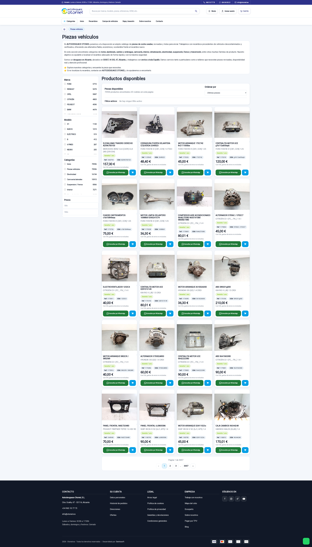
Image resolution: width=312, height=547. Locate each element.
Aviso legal (152, 497)
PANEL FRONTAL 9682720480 (116, 426)
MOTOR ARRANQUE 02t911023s (192, 426)
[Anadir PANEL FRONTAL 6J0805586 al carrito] (170, 450)
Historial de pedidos (118, 503)
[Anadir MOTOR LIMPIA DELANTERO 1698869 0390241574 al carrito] (170, 244)
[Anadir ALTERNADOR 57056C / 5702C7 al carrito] (245, 244)
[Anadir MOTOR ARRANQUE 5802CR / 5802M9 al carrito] (132, 383)
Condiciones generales (157, 521)
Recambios (93, 21)
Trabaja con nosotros (193, 497)
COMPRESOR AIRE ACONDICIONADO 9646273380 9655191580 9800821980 (194, 217)
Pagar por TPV (191, 521)
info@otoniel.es (69, 514)
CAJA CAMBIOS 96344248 (227, 426)
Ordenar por (210, 87)
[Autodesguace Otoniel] (72, 11)
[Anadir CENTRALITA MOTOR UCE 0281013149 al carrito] (170, 313)
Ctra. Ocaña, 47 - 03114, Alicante (76, 502)
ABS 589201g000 (223, 287)
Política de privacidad (156, 509)
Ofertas (113, 515)
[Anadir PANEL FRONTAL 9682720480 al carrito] (132, 450)
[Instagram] (231, 498)
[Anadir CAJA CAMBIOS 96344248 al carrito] (245, 450)
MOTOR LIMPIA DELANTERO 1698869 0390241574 (153, 216)
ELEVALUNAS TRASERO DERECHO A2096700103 (118, 144)
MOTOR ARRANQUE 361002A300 (192, 287)
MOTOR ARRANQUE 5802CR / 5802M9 (116, 357)
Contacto (159, 21)
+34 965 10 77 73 (69, 508)
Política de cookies (155, 503)
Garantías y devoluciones (158, 515)
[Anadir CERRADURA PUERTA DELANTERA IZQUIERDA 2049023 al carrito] (170, 172)
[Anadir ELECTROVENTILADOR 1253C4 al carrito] (132, 313)
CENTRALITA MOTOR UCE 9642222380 (189, 357)
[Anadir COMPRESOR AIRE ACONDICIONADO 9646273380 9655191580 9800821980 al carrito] (207, 244)
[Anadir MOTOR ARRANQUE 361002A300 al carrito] (207, 313)
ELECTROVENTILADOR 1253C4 (116, 287)
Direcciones (115, 509)
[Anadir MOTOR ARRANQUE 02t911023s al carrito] (207, 450)
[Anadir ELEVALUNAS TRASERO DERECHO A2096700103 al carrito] (132, 172)
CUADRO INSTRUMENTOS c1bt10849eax (114, 216)
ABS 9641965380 (223, 356)
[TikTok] (237, 498)
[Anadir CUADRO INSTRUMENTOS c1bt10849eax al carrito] (132, 244)
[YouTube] (244, 498)
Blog (187, 527)
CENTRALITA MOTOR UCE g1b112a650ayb (227, 144)
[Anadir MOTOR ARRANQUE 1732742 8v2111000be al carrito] (207, 172)
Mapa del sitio (191, 503)
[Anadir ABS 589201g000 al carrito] (245, 313)
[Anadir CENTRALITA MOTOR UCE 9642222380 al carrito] (207, 383)
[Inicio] (64, 29)
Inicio (82, 21)
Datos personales (117, 497)
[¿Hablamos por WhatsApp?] (306, 541)
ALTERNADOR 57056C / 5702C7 (229, 215)
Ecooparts (189, 509)
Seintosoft (120, 542)
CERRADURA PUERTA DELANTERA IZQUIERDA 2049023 (155, 144)
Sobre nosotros (145, 21)
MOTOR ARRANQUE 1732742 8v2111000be (190, 144)
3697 (186, 466)
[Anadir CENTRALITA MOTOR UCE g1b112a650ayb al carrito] (245, 172)
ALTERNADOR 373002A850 (152, 356)
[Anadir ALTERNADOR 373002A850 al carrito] (170, 383)
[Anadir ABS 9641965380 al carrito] (245, 383)
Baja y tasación (128, 21)
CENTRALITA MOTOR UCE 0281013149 (152, 288)
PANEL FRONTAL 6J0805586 (153, 426)
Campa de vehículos (110, 21)
